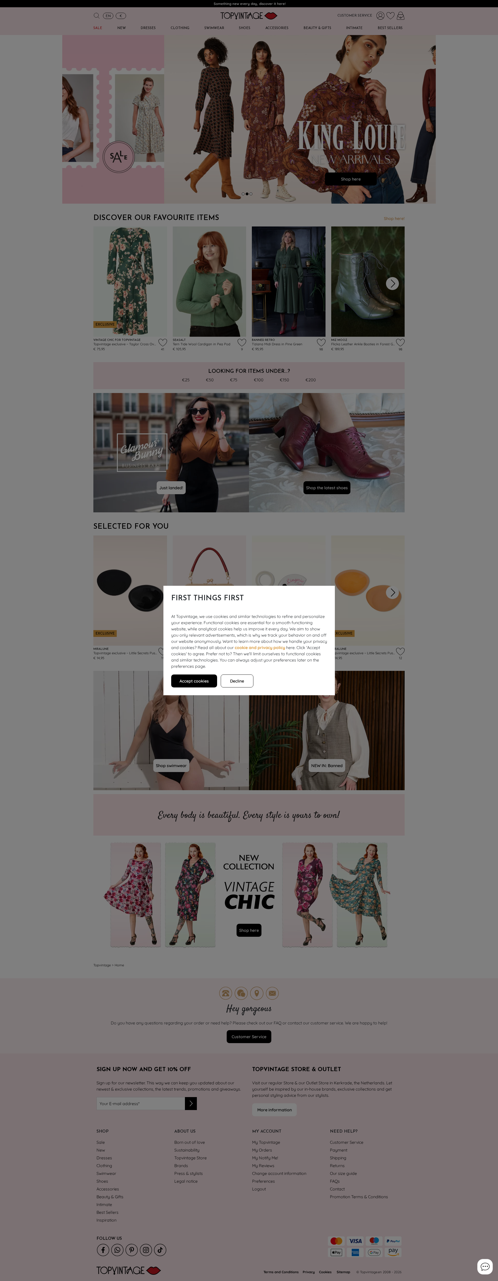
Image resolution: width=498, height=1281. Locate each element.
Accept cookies (194, 681)
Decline (237, 681)
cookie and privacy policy (260, 647)
